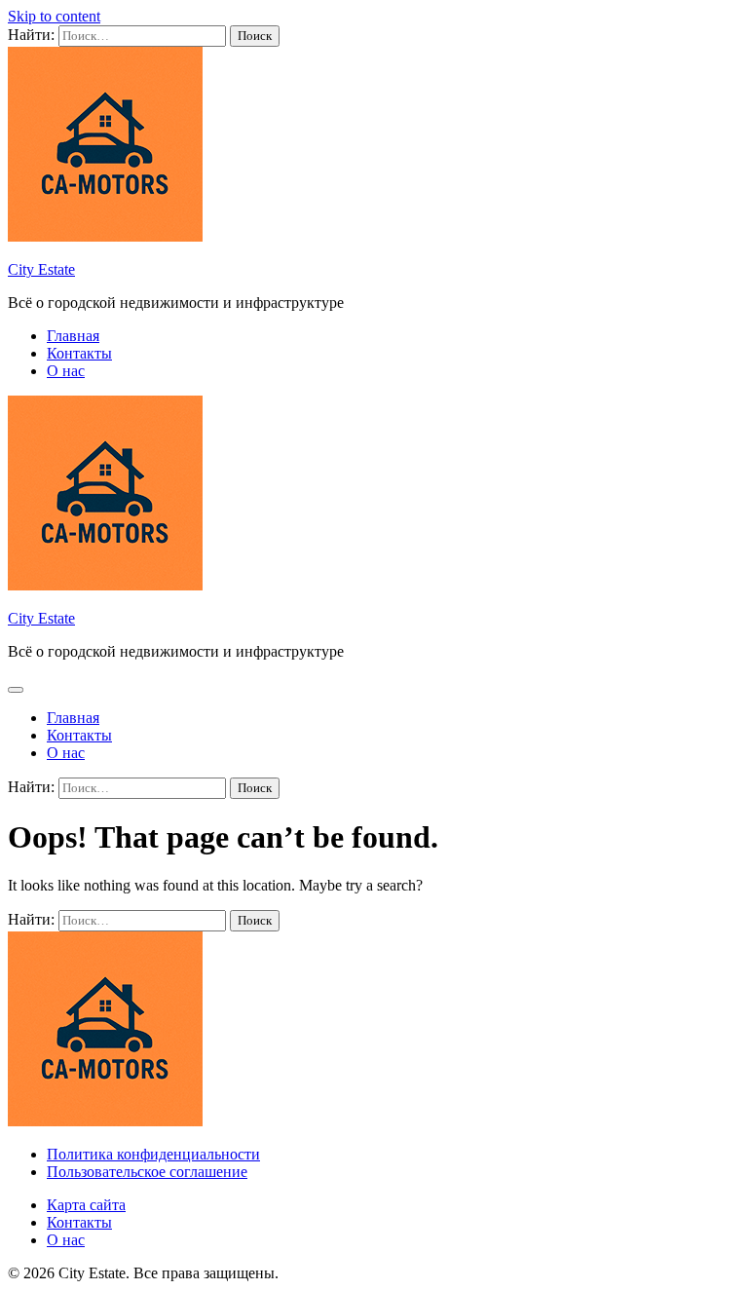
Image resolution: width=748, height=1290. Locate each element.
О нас (66, 370)
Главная (73, 335)
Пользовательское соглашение (147, 1171)
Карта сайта (86, 1204)
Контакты (79, 353)
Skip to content (54, 16)
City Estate (41, 269)
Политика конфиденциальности (153, 1154)
